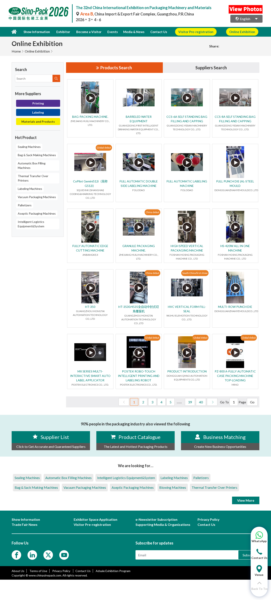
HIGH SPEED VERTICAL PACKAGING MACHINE (187, 248)
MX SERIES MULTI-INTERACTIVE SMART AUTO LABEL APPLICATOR (90, 375)
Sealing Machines (29, 147)
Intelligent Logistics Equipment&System (31, 224)
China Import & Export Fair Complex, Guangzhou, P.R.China (137, 14)
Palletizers (25, 205)
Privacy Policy (61, 571)
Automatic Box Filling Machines (32, 165)
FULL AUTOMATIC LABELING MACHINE (187, 183)
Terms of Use (38, 571)
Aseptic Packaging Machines (37, 213)
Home (16, 51)
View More (245, 500)
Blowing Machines (172, 487)
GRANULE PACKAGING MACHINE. (138, 248)
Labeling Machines (30, 188)
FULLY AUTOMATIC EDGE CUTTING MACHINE (90, 248)
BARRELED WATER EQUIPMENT (139, 119)
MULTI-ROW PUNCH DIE (235, 306)
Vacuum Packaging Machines (37, 197)
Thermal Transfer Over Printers (33, 178)
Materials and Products (38, 121)
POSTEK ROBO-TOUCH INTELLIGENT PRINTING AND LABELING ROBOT (138, 375)
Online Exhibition (37, 51)
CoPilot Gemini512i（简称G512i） (90, 183)
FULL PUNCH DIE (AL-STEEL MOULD (235, 183)
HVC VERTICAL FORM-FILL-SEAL (187, 309)
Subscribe (250, 555)
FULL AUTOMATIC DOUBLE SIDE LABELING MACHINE (139, 183)
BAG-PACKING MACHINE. (90, 116)
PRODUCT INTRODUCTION (187, 371)
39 (190, 402)
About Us (18, 571)
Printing (38, 103)
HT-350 (90, 306)
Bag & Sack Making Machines (37, 155)
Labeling (38, 112)
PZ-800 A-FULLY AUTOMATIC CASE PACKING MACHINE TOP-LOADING (235, 375)
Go (252, 402)
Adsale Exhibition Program (113, 571)
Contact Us (158, 32)
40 (201, 402)
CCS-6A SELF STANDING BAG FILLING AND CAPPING (186, 119)
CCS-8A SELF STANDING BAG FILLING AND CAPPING (235, 119)
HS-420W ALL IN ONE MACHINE (235, 248)
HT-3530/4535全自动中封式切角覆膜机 (138, 309)
